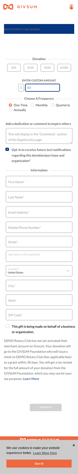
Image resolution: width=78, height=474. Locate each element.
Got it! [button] (39, 463)
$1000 (64, 67)
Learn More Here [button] (45, 453)
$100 (30, 67)
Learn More (31, 379)
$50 (13, 67)
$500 (47, 67)
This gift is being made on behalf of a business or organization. (43, 329)
